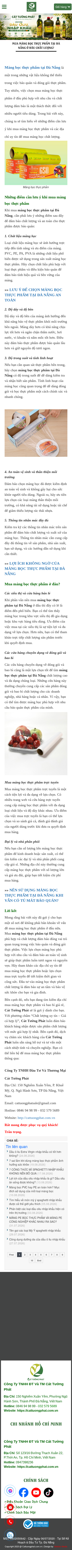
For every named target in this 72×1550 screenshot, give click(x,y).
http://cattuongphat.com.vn (36, 1118)
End (39, 1260)
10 (32, 1260)
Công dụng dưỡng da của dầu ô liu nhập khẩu (37, 1239)
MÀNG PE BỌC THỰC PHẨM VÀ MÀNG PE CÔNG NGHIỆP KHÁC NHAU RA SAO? (35, 1219)
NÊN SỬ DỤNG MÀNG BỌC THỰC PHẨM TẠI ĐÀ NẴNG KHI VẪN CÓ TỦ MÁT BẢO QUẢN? (34, 895)
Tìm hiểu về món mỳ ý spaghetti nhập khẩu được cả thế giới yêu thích (35, 1202)
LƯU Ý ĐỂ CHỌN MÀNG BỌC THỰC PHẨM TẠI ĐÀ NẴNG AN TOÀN (33, 295)
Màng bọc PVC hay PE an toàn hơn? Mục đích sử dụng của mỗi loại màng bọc (34, 1189)
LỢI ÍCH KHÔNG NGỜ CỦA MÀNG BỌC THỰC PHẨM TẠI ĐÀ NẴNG (35, 568)
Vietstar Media (60, 1546)
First (11, 1254)
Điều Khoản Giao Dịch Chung (27, 1501)
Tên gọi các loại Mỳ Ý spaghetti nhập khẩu (35, 1230)
